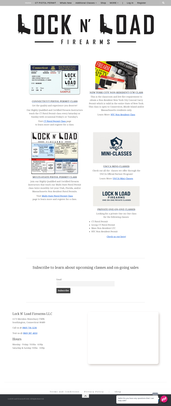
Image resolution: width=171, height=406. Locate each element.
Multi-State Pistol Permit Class (57, 196)
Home (28, 3)
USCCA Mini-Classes (123, 178)
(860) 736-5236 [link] (29, 328)
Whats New (66, 3)
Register (141, 3)
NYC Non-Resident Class (123, 114)
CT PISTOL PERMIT (45, 3)
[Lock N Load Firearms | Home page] (85, 29)
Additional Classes (85, 3)
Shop (103, 3)
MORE (113, 3)
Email (59, 279)
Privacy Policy (94, 392)
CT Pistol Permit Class (55, 121)
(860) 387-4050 (30, 333)
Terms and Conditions (65, 392)
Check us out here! (116, 236)
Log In (130, 3)
